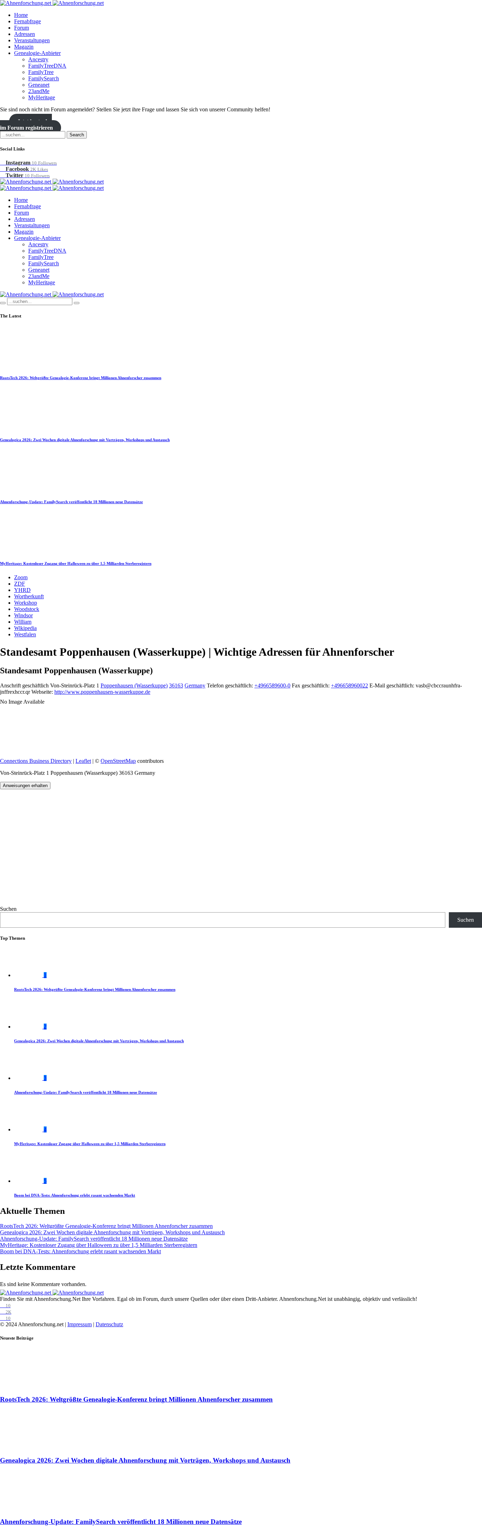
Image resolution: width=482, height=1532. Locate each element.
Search (77, 134)
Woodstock (26, 609)
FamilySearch (43, 78)
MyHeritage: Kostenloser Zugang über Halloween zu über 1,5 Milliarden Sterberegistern (75, 563)
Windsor (23, 615)
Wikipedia (25, 628)
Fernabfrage (27, 21)
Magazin (24, 47)
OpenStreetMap (118, 761)
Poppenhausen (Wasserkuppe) (134, 685)
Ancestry (38, 59)
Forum (21, 28)
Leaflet (83, 761)
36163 (176, 685)
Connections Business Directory (36, 761)
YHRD (22, 590)
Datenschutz (109, 1324)
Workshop (25, 603)
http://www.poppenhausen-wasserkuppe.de (102, 692)
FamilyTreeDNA (47, 66)
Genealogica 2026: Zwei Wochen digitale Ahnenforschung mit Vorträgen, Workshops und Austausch (85, 440)
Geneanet (38, 85)
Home (21, 15)
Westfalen (25, 634)
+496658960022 (349, 685)
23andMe (38, 91)
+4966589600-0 (272, 685)
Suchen (8, 909)
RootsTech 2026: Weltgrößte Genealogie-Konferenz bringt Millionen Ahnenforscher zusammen (80, 378)
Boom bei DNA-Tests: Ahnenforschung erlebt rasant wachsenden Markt (74, 1195)
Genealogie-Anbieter (37, 53)
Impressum (79, 1324)
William (22, 622)
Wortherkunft (29, 596)
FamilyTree (41, 72)
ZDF (19, 584)
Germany (195, 685)
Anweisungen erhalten (25, 785)
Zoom (21, 577)
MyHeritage (41, 97)
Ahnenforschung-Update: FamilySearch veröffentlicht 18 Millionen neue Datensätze (71, 502)
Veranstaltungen (32, 40)
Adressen (24, 34)
